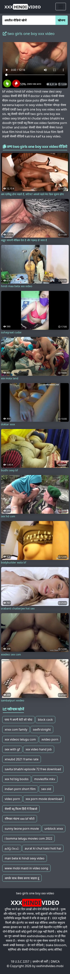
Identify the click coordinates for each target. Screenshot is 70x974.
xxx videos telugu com (20, 739)
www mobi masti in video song (26, 868)
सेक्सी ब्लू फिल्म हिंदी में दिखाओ (21, 809)
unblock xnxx (53, 828)
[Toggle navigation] (60, 6)
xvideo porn (49, 739)
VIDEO (22, 7)
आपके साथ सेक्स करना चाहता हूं (22, 878)
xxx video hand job (39, 749)
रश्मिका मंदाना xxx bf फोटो (20, 819)
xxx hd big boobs (17, 779)
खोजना (61, 20)
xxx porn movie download (44, 799)
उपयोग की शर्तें (40, 961)
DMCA (55, 961)
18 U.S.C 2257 (20, 961)
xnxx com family (16, 729)
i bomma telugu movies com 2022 (28, 838)
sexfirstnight (42, 729)
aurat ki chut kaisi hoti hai (43, 848)
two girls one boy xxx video (35, 893)
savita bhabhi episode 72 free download (33, 769)
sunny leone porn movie (22, 828)
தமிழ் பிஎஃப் (12, 848)
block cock (45, 720)
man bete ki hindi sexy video (24, 858)
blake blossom (56, 945)
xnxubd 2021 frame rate (21, 759)
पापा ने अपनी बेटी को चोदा (18, 720)
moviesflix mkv (44, 779)
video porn (12, 799)
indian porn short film (20, 789)
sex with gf (12, 749)
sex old (46, 789)
